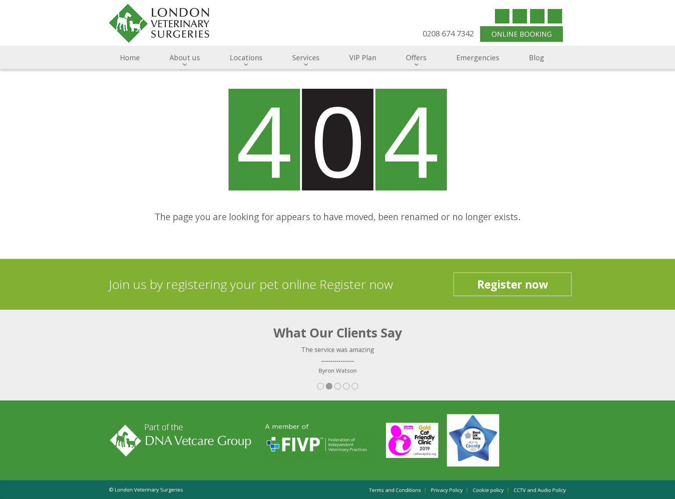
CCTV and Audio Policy (540, 490)
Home (130, 57)
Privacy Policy (447, 490)
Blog (536, 57)
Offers (416, 57)
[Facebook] (502, 16)
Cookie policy (488, 490)
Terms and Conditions (395, 490)
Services (306, 57)
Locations (246, 57)
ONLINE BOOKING (521, 34)
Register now (512, 284)
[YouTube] (537, 16)
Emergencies (477, 57)
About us (185, 57)
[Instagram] (555, 16)
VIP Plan (362, 57)
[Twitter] (519, 16)
